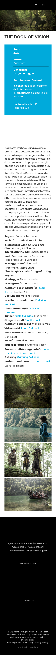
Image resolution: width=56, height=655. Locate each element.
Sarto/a (9, 340)
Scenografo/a (13, 283)
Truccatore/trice (15, 345)
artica (35, 647)
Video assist (12, 328)
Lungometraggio (23, 73)
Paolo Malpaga (24, 316)
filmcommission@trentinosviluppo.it (30, 550)
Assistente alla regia (17, 324)
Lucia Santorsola (26, 353)
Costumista (12, 296)
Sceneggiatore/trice (17, 263)
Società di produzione (18, 240)
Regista (9, 236)
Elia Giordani (32, 320)
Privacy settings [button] (42, 642)
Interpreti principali (16, 252)
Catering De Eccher (28, 357)
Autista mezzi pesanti (18, 361)
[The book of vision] (28, 406)
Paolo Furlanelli (30, 328)
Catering (10, 357)
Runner (9, 316)
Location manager (16, 308)
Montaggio (11, 279)
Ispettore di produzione (19, 300)
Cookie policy (27, 642)
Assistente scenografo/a (20, 288)
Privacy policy (13, 642)
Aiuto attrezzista (15, 332)
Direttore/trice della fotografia (24, 271)
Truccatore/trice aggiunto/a (23, 349)
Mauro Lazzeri (41, 361)
